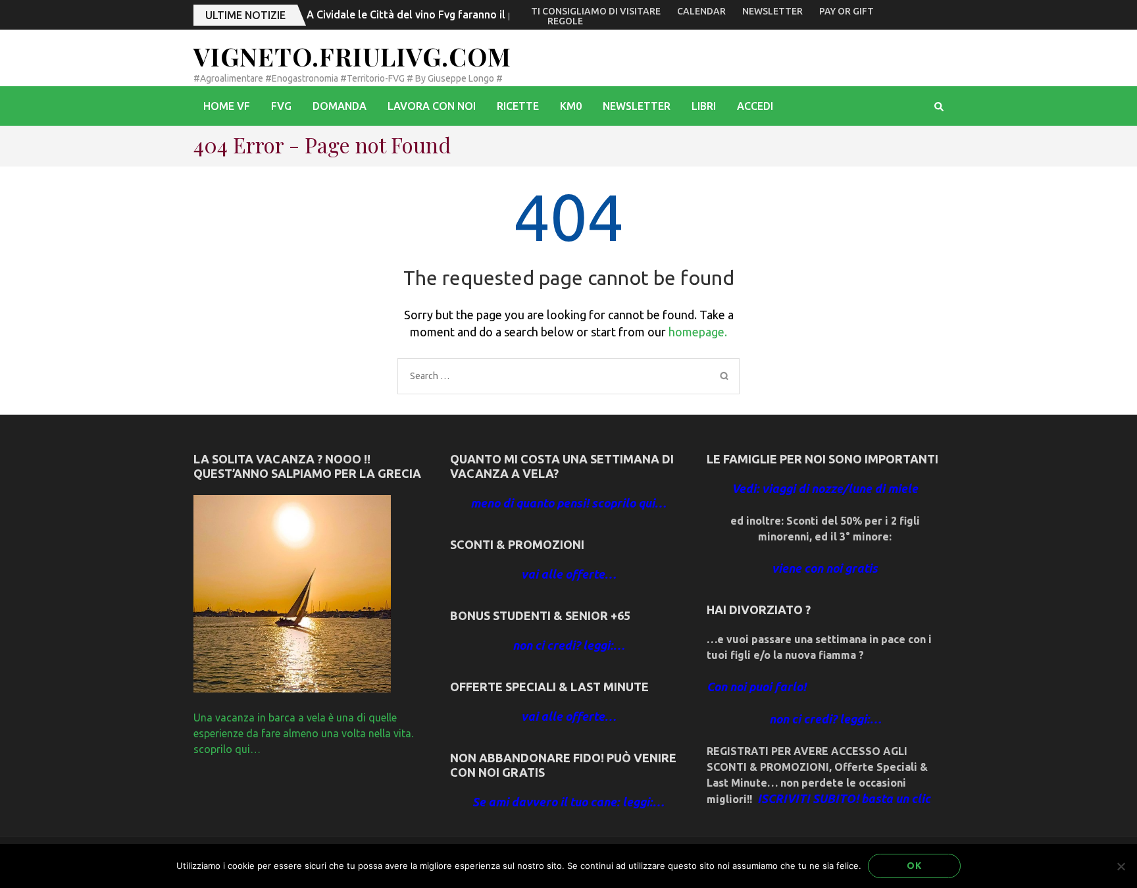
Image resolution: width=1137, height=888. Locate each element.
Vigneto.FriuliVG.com (352, 56)
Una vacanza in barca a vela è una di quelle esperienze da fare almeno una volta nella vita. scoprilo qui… (303, 733)
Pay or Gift (846, 11)
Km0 (571, 106)
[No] (1120, 866)
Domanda (339, 106)
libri (704, 106)
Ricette (518, 106)
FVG (281, 106)
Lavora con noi (432, 106)
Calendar (701, 11)
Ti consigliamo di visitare (596, 11)
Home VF (226, 106)
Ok (914, 865)
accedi (755, 106)
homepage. (698, 331)
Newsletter (772, 11)
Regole (565, 21)
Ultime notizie (245, 15)
